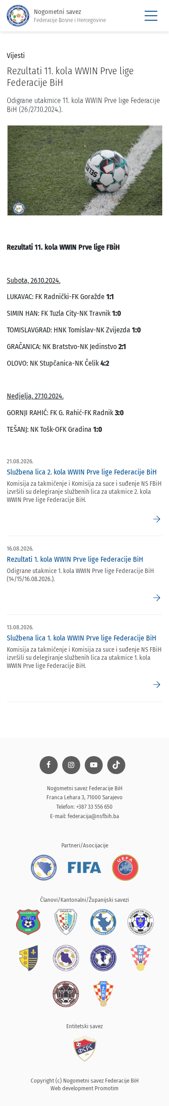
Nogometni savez (70, 15)
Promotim (107, 1088)
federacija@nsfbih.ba (93, 816)
